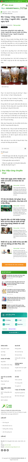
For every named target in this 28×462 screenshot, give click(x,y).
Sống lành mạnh (5, 348)
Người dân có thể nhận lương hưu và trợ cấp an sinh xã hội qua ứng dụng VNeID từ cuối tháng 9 (13, 222)
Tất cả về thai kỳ (19, 351)
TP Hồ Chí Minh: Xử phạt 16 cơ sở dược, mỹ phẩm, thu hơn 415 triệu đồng (14, 201)
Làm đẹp (3, 351)
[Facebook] (5, 450)
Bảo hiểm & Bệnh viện (6, 388)
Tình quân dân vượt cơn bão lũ (11, 160)
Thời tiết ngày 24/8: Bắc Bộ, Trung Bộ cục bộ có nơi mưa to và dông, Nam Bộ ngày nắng (14, 156)
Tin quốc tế (18, 386)
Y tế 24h (3, 384)
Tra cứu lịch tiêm (13, 332)
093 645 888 (8, 445)
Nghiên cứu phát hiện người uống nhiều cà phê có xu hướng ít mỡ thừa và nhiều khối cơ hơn (16, 307)
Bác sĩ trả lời (18, 370)
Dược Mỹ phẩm (5, 358)
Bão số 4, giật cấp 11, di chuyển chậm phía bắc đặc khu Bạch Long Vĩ (13, 164)
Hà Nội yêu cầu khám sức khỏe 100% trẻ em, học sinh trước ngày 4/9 (16, 276)
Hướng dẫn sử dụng (8, 428)
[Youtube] (8, 450)
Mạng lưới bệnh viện (6, 397)
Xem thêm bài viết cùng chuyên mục (15, 264)
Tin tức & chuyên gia (6, 377)
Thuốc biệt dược (5, 368)
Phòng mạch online (19, 364)
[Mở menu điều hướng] (26, 5)
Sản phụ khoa (18, 355)
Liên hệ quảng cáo (7, 432)
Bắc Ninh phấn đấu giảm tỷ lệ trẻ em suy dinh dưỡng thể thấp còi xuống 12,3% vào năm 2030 (16, 283)
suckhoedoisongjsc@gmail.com (12, 447)
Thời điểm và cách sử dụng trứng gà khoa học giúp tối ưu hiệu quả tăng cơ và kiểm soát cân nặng (16, 291)
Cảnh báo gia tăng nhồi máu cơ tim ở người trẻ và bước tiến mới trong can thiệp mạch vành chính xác (16, 299)
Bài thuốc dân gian (19, 396)
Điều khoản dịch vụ (7, 425)
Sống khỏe (4, 345)
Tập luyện (3, 355)
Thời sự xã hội (15, 12)
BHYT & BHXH (4, 400)
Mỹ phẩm (3, 361)
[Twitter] (2, 450)
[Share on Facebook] (25, 148)
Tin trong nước (18, 383)
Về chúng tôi (6, 422)
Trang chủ (4, 12)
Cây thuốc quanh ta (20, 392)
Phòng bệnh (18, 348)
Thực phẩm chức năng (6, 364)
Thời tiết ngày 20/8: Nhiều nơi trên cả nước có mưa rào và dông (13, 181)
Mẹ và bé (17, 345)
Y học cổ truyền (20, 389)
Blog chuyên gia (5, 381)
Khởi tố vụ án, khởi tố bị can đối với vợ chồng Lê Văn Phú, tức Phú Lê (14, 244)
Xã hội (9, 12)
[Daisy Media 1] (14, 8)
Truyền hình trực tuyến (20, 367)
